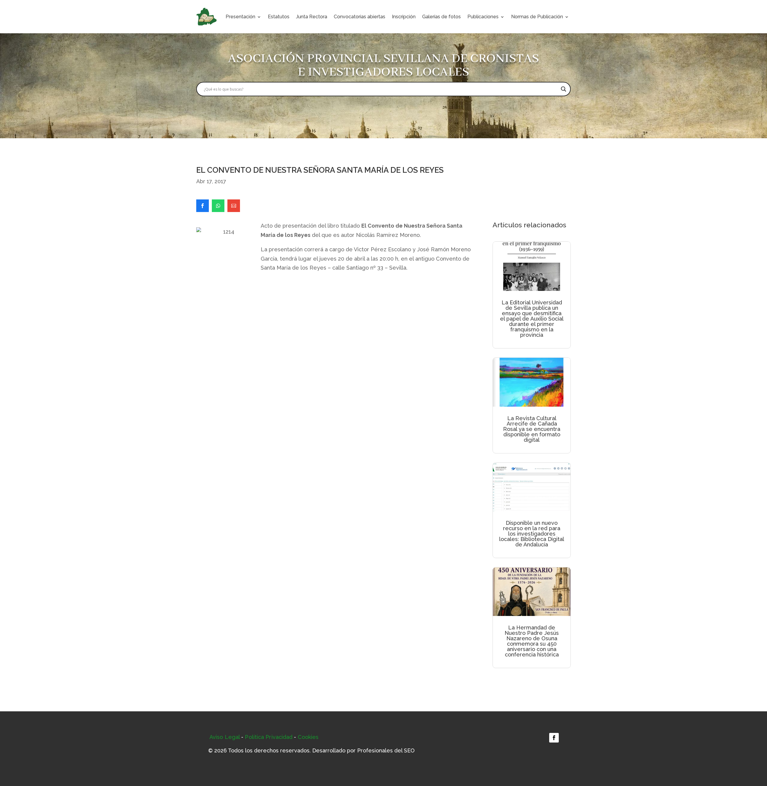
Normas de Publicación (537, 16)
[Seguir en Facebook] (554, 738)
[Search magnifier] (563, 89)
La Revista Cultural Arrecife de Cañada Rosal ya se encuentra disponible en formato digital (531, 429)
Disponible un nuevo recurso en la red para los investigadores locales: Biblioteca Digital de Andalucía (531, 534)
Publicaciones (483, 16)
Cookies (308, 737)
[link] (202, 205)
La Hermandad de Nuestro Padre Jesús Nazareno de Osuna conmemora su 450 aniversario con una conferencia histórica (532, 641)
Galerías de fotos (441, 16)
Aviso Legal (224, 737)
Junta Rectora (311, 16)
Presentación (240, 16)
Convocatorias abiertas (359, 16)
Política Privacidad (268, 737)
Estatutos (278, 16)
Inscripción (404, 16)
